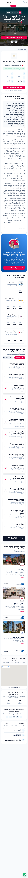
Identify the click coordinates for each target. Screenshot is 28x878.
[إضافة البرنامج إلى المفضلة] (16, 41)
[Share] (12, 41)
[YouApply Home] (22, 2)
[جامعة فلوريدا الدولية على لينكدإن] (7, 717)
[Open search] (10, 2)
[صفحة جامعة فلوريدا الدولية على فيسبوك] (20, 717)
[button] (3, 2)
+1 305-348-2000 (17, 730)
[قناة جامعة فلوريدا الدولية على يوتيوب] (17, 717)
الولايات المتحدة (10, 47)
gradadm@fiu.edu (17, 735)
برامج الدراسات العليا (7, 357)
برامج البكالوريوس (20, 357)
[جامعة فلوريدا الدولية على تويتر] (10, 717)
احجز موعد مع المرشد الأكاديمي (14, 268)
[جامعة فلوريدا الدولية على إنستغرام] (14, 717)
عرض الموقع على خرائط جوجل (14, 687)
